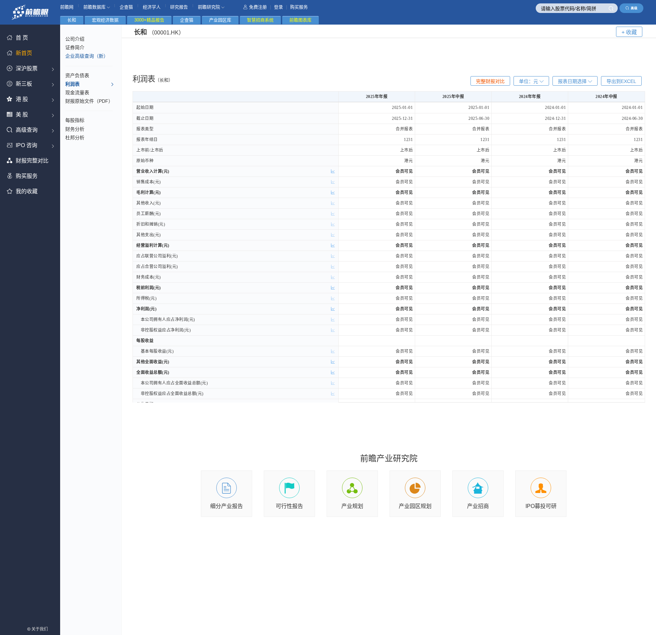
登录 (278, 7)
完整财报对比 (490, 81)
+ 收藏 (629, 32)
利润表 (72, 84)
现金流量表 (77, 92)
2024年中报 (606, 96)
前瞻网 (66, 7)
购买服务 (299, 7)
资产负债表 (77, 75)
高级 (634, 8)
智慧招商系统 (260, 20)
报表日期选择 (573, 81)
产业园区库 (220, 20)
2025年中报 (453, 96)
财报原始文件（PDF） (89, 101)
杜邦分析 (74, 137)
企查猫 (126, 7)
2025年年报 (377, 96)
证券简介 (74, 47)
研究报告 (179, 7)
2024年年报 (530, 96)
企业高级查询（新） (86, 56)
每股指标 (74, 120)
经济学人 (152, 7)
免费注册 (258, 7)
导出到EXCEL (621, 81)
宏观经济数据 (105, 20)
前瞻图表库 (300, 20)
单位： (528, 81)
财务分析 (74, 129)
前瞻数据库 (95, 7)
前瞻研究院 (209, 7)
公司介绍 (74, 39)
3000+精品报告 (149, 20)
